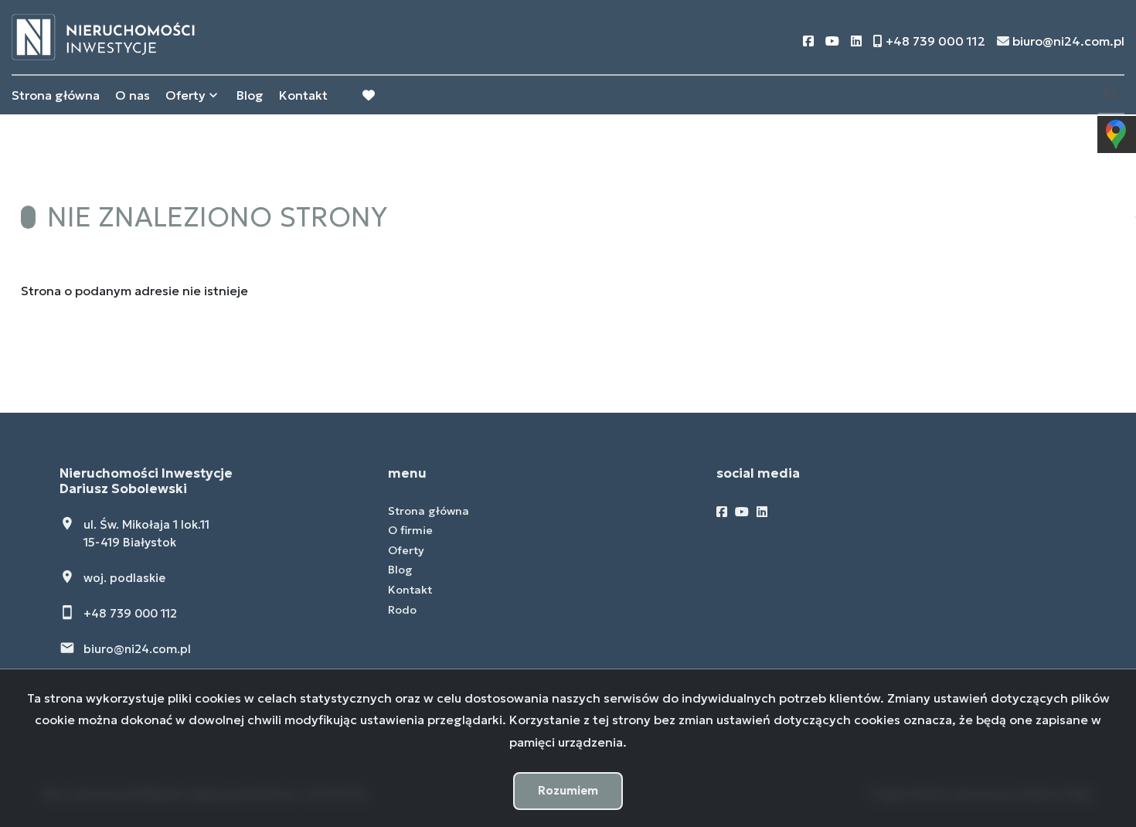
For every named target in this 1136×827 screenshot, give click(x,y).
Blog (250, 95)
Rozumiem (568, 790)
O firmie (410, 530)
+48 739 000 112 (130, 613)
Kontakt (303, 95)
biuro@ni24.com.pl (137, 649)
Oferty (185, 95)
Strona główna (56, 95)
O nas (132, 95)
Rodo (402, 610)
